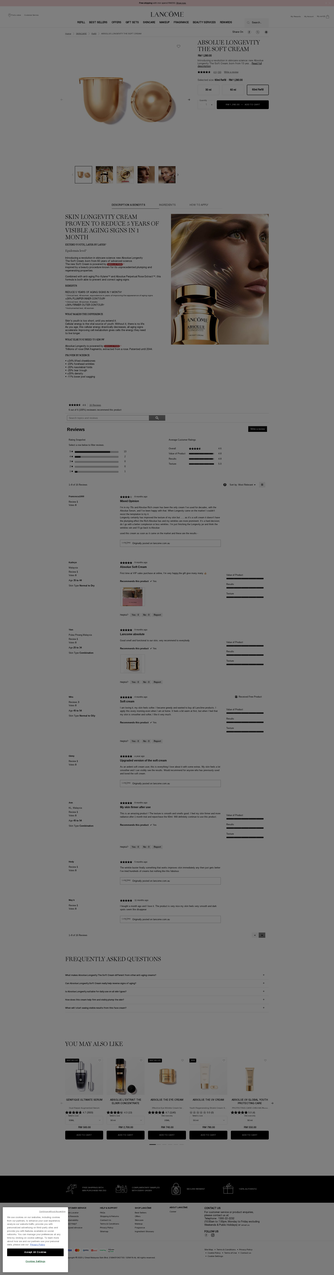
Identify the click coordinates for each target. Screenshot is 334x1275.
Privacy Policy (37, 1245)
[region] (35, 1239)
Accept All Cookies (35, 1252)
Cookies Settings (35, 1262)
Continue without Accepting (52, 1211)
